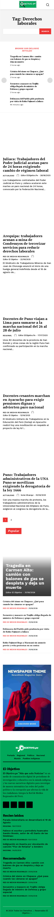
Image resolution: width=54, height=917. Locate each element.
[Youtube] (29, 805)
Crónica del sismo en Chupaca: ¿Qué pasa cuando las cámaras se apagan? (27, 72)
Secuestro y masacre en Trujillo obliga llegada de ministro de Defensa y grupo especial (24, 86)
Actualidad (8, 176)
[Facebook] (6, 805)
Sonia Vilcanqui (27, 495)
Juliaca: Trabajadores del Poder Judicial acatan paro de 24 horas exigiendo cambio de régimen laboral (26, 165)
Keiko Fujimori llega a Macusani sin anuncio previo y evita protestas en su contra (24, 644)
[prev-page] (4, 80)
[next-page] (50, 80)
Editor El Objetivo (10, 259)
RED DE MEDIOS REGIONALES (16, 257)
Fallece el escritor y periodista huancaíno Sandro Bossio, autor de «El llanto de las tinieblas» (25, 833)
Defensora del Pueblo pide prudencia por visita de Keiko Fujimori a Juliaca (27, 100)
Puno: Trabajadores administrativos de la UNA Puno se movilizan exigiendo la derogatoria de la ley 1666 (26, 482)
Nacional (7, 850)
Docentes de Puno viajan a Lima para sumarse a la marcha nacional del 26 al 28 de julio (25, 324)
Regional (7, 336)
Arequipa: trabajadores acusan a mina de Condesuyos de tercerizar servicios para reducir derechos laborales (24, 244)
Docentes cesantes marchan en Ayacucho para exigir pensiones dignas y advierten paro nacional (26, 401)
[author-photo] (18, 175)
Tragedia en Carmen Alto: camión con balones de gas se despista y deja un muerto (25, 59)
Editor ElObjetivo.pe (29, 175)
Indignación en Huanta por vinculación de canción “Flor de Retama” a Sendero (25, 845)
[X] (21, 805)
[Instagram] (14, 805)
